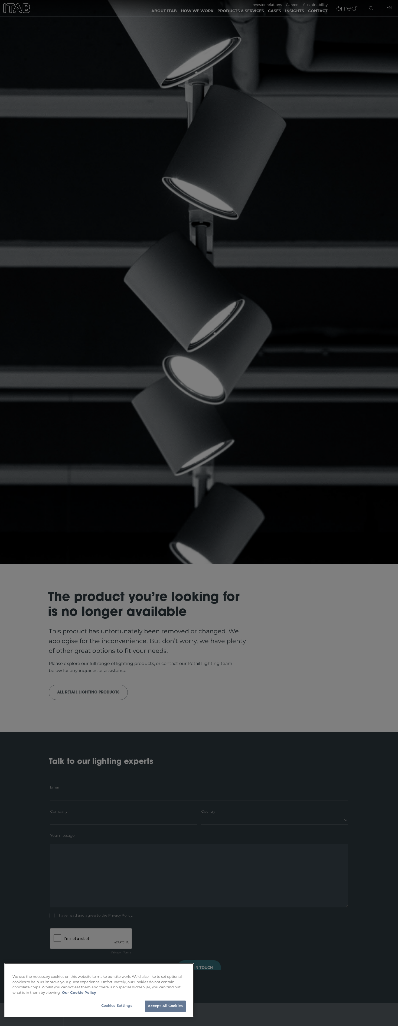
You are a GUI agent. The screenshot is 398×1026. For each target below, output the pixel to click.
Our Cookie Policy (79, 992)
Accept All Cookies (165, 1006)
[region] (99, 990)
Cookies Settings (116, 1006)
